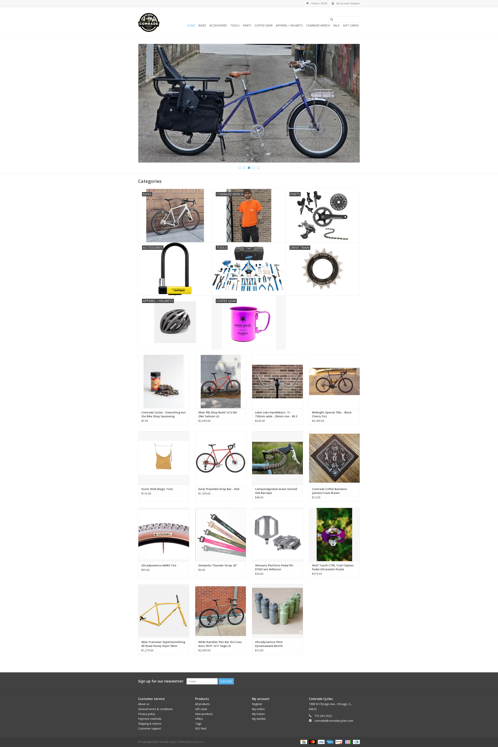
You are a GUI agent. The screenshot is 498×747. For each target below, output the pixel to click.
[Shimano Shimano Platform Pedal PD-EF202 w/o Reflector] (277, 534)
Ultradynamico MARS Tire (158, 565)
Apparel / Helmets (289, 25)
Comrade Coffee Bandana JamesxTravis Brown (329, 491)
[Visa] (321, 741)
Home (191, 25)
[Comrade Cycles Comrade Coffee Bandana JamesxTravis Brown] (334, 458)
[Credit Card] (303, 741)
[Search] (332, 19)
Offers (199, 719)
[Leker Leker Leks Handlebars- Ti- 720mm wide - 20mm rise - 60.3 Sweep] (277, 381)
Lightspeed (198, 742)
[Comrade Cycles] (149, 22)
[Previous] (145, 104)
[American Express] (329, 741)
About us (143, 704)
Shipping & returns (149, 723)
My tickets (258, 714)
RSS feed (200, 728)
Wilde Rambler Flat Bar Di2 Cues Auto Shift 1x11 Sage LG (220, 644)
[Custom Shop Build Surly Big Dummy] (249, 103)
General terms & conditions (155, 709)
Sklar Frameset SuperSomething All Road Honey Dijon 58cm (163, 644)
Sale (336, 25)
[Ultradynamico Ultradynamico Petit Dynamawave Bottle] (277, 611)
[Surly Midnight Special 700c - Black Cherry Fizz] (334, 381)
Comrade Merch (318, 25)
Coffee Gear (264, 25)
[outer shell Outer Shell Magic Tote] (163, 458)
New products (204, 714)
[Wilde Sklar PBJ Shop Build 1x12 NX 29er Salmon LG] (220, 381)
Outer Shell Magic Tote (157, 489)
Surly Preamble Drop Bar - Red (218, 489)
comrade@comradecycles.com (333, 721)
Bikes (202, 25)
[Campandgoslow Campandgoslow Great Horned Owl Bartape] (277, 458)
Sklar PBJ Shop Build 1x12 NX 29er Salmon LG (217, 414)
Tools (234, 25)
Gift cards (351, 25)
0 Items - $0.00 (319, 3)
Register (257, 704)
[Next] (352, 104)
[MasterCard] (312, 741)
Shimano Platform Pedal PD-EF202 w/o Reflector (274, 567)
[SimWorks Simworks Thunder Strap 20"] (220, 534)
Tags (198, 723)
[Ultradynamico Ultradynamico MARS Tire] (163, 534)
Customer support (149, 728)
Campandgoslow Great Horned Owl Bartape (276, 491)
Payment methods (149, 719)
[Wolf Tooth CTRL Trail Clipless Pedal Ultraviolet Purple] (334, 534)
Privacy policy (146, 714)
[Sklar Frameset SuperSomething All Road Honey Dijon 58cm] (163, 611)
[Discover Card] (338, 741)
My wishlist (259, 719)
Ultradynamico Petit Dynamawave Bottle (269, 644)
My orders (258, 709)
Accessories (218, 25)
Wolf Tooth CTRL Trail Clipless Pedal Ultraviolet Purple (332, 567)
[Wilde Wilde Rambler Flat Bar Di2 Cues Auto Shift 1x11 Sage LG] (220, 611)
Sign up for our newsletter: (161, 681)
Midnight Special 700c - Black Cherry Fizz (332, 414)
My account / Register (348, 3)
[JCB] (347, 741)
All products (202, 704)
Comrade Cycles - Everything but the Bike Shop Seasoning (163, 414)
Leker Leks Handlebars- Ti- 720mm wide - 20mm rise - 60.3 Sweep (276, 414)
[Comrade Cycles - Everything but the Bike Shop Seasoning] (163, 381)
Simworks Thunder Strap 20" (217, 565)
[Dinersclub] (356, 741)
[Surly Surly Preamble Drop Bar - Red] (220, 458)
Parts (247, 25)
